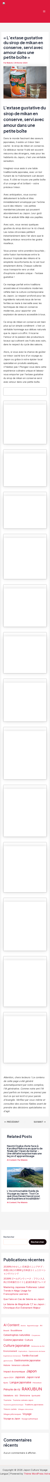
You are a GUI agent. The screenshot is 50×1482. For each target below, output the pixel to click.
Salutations (8, 1395)
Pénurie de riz (11, 1389)
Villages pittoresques (12, 1414)
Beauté (6, 1331)
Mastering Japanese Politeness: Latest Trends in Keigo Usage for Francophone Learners (24, 1290)
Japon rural (33, 1377)
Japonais (20, 1377)
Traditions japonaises (34, 1404)
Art (41, 1326)
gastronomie (8, 1361)
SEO (16, 1395)
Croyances (36, 1335)
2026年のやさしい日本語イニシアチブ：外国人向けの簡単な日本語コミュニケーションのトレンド (24, 1270)
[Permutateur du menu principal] (44, 11)
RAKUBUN (32, 1389)
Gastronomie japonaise (27, 1360)
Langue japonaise (20, 1382)
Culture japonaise (16, 1346)
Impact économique (14, 1371)
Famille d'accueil (30, 1355)
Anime (23, 1326)
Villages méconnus (25, 1409)
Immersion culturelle (20, 1365)
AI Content (11, 1160)
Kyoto (5, 1383)
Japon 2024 (8, 1377)
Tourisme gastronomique (13, 1405)
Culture (29, 1340)
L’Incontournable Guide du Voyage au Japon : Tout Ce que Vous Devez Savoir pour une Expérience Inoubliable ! (23, 1194)
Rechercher (8, 1237)
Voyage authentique (30, 1419)
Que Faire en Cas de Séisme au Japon (23, 1299)
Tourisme (7, 1400)
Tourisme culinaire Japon (23, 1400)
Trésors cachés (10, 1409)
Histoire (6, 1365)
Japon (31, 1371)
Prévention (37, 1383)
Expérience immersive (12, 1356)
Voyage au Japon (11, 1418)
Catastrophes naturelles (16, 1335)
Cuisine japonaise (13, 1339)
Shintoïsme (25, 1395)
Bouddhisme (16, 1330)
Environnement (10, 1351)
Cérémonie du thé (37, 1346)
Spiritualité (36, 1396)
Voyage (27, 1413)
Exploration (22, 1351)
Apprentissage (32, 1326)
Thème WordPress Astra (37, 1473)
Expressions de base (37, 1351)
